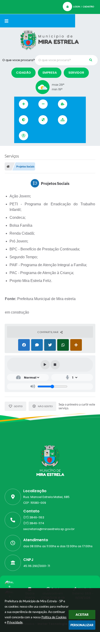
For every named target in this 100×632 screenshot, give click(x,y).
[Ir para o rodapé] (69, 135)
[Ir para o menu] (48, 135)
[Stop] (55, 364)
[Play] (45, 364)
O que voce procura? (18, 60)
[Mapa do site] (62, 119)
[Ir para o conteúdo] (38, 135)
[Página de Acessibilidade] (23, 135)
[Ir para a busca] (58, 135)
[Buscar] (90, 60)
